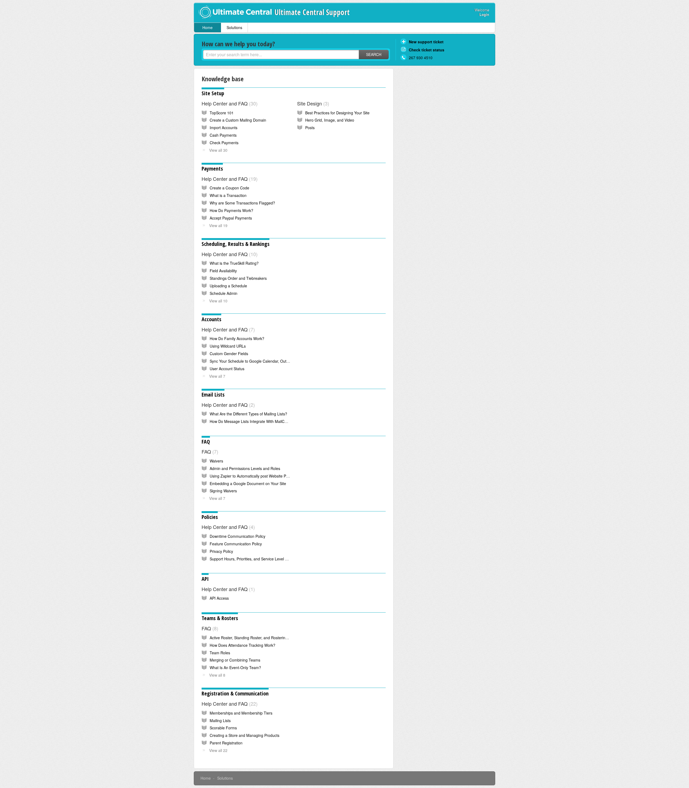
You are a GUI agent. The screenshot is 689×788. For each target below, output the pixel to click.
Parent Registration (226, 742)
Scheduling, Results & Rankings (235, 244)
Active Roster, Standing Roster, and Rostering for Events (258, 637)
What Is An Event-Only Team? (235, 667)
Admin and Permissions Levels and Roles (245, 468)
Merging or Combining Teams (235, 660)
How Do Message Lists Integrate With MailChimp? (252, 421)
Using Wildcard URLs (228, 346)
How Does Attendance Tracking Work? (242, 645)
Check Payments (224, 142)
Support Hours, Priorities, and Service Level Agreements (258, 558)
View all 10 (218, 300)
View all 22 (218, 750)
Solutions (234, 27)
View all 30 (218, 150)
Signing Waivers (223, 490)
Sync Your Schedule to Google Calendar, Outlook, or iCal (258, 361)
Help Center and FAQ (229, 103)
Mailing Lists (220, 720)
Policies (210, 517)
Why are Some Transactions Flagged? (242, 203)
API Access (219, 598)
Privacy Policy (221, 551)
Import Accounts (223, 127)
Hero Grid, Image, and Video (329, 120)
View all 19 (218, 225)
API (205, 578)
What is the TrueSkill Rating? (234, 263)
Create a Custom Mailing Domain (238, 120)
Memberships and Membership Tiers (241, 713)
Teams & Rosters (220, 618)
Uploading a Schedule (228, 285)
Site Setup (213, 93)
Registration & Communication (235, 693)
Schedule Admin (223, 293)
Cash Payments (223, 135)
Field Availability (223, 270)
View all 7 (217, 376)
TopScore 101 (222, 112)
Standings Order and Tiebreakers (238, 278)
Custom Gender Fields (229, 353)
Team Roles (220, 652)
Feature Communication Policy (236, 543)
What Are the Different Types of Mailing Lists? (248, 413)
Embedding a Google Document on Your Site (248, 483)
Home (207, 27)
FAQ (206, 441)
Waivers (216, 461)
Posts (310, 127)
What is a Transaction (228, 195)
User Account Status (227, 368)
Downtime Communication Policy (237, 536)
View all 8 (217, 675)
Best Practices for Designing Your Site (337, 112)
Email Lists (213, 394)
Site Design (312, 103)
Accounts (211, 319)
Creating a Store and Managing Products (244, 735)
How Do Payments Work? (231, 210)
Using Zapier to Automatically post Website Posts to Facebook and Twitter (272, 476)
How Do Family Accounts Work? (237, 338)
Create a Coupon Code (229, 187)
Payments (212, 168)
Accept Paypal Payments (231, 218)
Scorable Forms (223, 727)
